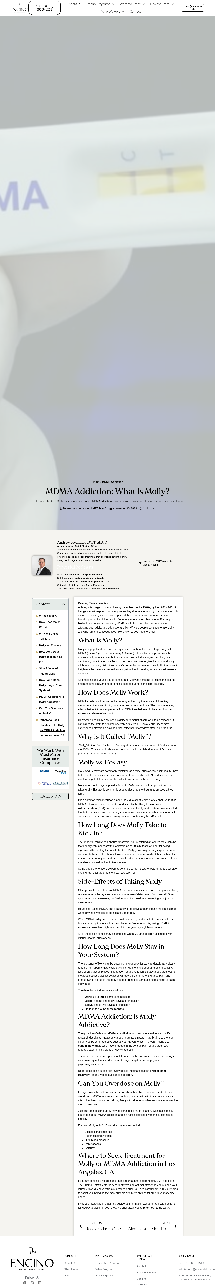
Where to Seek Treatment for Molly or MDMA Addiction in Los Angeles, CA (52, 728)
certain (83, 1045)
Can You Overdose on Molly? (51, 711)
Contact (135, 11)
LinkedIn (96, 560)
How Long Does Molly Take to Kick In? (50, 656)
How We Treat (159, 4)
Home (95, 481)
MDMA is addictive (119, 1033)
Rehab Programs (98, 4)
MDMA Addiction (112, 481)
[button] (63, 604)
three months (115, 1008)
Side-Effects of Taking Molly (48, 671)
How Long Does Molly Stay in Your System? (50, 685)
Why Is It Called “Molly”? (49, 636)
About (73, 4)
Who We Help (110, 11)
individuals (94, 1045)
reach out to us (152, 1207)
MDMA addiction (126, 623)
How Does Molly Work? (49, 625)
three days (106, 996)
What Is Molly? (48, 615)
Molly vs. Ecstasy (50, 645)
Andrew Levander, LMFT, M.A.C (82, 542)
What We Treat (130, 4)
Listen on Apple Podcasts (88, 574)
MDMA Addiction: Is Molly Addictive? (51, 699)
